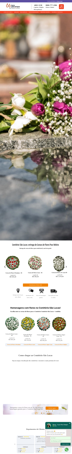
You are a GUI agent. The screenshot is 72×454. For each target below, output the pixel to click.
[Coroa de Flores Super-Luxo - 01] (59, 324)
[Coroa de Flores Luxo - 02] (35, 263)
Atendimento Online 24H (35, 285)
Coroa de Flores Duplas (61, 344)
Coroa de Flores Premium (13, 344)
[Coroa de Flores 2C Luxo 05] (59, 263)
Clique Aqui (59, 1)
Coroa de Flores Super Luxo (45, 344)
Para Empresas (23, 12)
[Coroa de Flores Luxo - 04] (12, 324)
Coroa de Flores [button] (8, 12)
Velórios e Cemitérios (57, 12)
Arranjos (16, 12)
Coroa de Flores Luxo (29, 344)
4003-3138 (38, 5)
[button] (12, 344)
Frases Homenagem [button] (33, 12)
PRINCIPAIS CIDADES (45, 12)
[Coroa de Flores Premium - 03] (13, 263)
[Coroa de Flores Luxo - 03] (44, 324)
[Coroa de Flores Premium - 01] (28, 324)
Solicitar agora (52, 408)
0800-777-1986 (51, 5)
